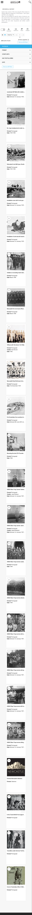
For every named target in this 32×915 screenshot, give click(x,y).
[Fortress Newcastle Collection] (16, 767)
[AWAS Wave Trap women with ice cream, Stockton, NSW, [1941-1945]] (16, 623)
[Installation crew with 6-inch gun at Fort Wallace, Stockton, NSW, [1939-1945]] (16, 189)
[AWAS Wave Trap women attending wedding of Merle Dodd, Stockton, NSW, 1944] (16, 586)
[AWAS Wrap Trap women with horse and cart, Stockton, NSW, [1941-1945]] (16, 695)
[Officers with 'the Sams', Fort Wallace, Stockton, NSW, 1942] (16, 333)
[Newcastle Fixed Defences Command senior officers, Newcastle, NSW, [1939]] (16, 370)
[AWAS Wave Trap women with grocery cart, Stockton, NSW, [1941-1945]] (16, 659)
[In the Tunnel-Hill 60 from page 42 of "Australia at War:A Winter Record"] (16, 803)
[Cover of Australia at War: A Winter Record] (16, 875)
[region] (16, 57)
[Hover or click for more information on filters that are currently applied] (28, 40)
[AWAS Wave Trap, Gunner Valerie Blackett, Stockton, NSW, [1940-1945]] (16, 478)
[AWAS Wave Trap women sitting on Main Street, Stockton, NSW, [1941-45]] (16, 731)
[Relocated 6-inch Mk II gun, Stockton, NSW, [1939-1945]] (16, 153)
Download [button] (9, 30)
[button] (16, 29)
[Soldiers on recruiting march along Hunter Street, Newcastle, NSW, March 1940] (16, 261)
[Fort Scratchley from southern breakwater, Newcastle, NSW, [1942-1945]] (16, 406)
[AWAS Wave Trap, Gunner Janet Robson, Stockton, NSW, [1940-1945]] (16, 514)
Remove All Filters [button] (23, 42)
